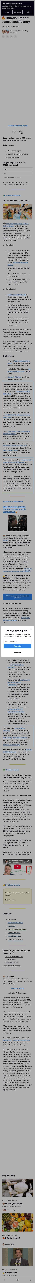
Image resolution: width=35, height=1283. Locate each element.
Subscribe (17, 646)
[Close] (31, 629)
